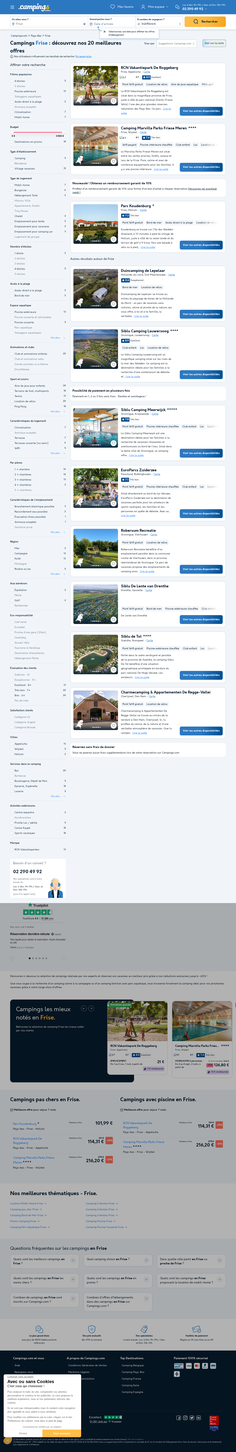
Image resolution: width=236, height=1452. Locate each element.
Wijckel (132, 132)
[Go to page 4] (96, 102)
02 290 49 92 (192, 9)
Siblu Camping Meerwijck (143, 410)
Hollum (132, 210)
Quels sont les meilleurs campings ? (39, 1261)
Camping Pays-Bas (133, 1372)
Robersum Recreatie (138, 531)
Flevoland (127, 474)
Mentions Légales (79, 1372)
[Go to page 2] (93, 102)
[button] (7, 1440)
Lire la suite (161, 169)
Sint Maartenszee (155, 274)
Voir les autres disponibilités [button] (201, 111)
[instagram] (185, 1418)
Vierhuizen (141, 534)
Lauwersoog (142, 335)
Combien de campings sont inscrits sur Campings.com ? (37, 1300)
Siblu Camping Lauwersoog (145, 331)
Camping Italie (130, 1385)
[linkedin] (198, 1418)
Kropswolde (142, 414)
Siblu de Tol (131, 637)
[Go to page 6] (100, 102)
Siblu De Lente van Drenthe (145, 586)
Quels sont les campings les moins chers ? (38, 1280)
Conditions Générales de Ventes (87, 1365)
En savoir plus (83, 56)
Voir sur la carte (214, 43)
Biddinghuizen (142, 474)
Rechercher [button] (210, 21)
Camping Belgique (133, 1365)
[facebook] (178, 1418)
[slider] (12, 132)
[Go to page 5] (98, 102)
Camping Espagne (132, 1392)
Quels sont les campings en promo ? (111, 1280)
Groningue (127, 335)
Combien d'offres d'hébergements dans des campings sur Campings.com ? (110, 1302)
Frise (124, 71)
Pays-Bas (36, 35)
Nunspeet (138, 640)
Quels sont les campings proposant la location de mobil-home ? (186, 1280)
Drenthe (126, 590)
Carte (146, 71)
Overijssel (127, 696)
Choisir (23, 1433)
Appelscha (134, 71)
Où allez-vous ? (20, 19)
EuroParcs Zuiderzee (139, 470)
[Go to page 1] (91, 102)
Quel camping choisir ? (108, 1259)
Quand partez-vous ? (101, 19)
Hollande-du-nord (132, 274)
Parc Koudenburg (136, 206)
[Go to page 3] (95, 102)
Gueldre (126, 640)
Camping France (131, 1378)
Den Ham (140, 696)
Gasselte (137, 590)
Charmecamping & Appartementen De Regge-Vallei (166, 693)
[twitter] (192, 1418)
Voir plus (55, 337)
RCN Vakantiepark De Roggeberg (149, 68)
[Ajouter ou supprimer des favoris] (114, 101)
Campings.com (19, 35)
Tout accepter (61, 1433)
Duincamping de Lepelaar (143, 271)
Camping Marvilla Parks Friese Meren (154, 128)
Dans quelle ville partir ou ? (183, 1261)
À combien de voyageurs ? (150, 19)
